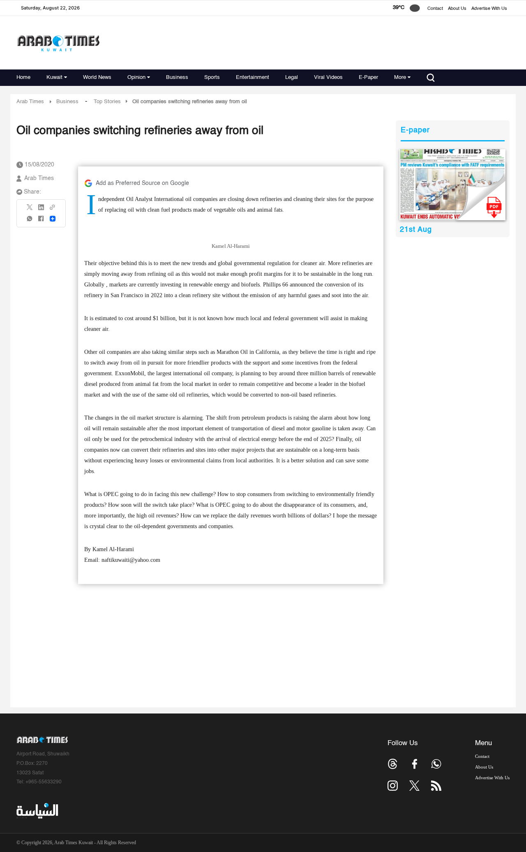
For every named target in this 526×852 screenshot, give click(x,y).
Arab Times (30, 101)
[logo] (58, 43)
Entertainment (252, 77)
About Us (457, 9)
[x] (414, 785)
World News (97, 77)
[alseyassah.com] (36, 810)
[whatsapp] (30, 221)
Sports (212, 77)
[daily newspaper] (452, 184)
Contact (435, 9)
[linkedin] (41, 210)
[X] (30, 209)
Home (23, 77)
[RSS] (436, 785)
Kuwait (54, 77)
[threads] (393, 764)
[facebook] (41, 221)
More (400, 77)
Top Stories (107, 101)
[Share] (52, 219)
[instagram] (393, 785)
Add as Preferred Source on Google (142, 183)
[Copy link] (52, 209)
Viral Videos (328, 77)
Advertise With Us (489, 9)
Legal (291, 77)
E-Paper (368, 77)
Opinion (136, 77)
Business (177, 77)
